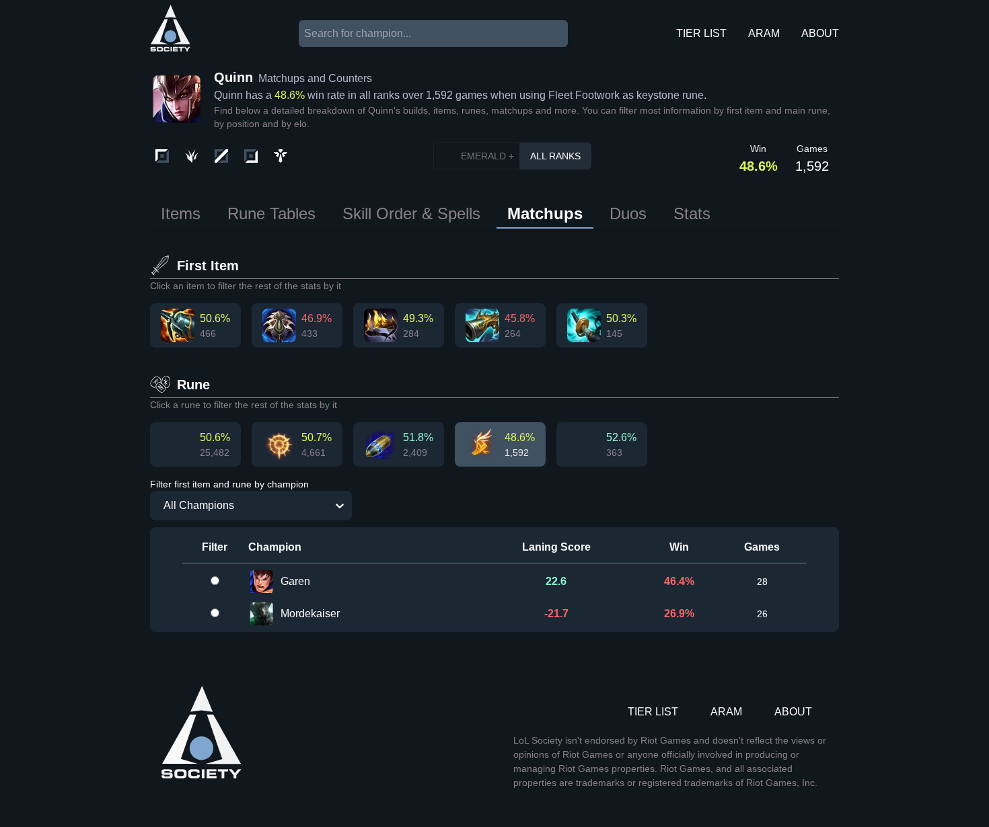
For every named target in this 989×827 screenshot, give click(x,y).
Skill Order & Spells (411, 213)
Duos (628, 213)
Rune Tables (271, 213)
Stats (691, 213)
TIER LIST (701, 33)
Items (180, 213)
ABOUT (820, 33)
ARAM (764, 33)
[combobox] (156, 506)
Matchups (545, 213)
